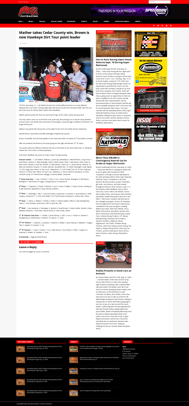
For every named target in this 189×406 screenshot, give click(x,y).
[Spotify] (171, 26)
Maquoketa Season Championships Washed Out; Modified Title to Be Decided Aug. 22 (99, 358)
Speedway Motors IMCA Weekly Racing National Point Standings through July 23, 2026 (44, 391)
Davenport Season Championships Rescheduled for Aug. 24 (99, 369)
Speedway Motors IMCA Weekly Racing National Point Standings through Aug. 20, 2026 (44, 347)
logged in (31, 252)
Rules (95, 21)
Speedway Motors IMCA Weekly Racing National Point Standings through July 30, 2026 (44, 380)
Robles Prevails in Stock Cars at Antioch (113, 272)
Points (84, 21)
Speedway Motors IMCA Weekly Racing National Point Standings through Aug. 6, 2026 (44, 369)
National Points (25, 342)
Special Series (56, 21)
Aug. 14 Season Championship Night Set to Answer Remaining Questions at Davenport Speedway (96, 380)
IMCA (20, 21)
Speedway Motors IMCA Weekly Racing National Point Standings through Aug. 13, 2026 (44, 358)
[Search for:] (160, 2)
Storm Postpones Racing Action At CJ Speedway (95, 391)
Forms (106, 21)
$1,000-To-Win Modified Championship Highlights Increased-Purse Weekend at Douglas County (99, 347)
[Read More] (108, 123)
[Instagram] (162, 26)
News (30, 21)
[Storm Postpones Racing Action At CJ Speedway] (73, 393)
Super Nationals (122, 21)
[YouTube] (167, 26)
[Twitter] (158, 26)
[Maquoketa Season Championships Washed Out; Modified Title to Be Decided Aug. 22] (73, 360)
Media (137, 21)
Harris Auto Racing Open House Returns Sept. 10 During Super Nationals (114, 62)
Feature (24, 43)
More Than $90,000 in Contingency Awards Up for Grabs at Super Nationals (111, 160)
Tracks (42, 21)
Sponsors (71, 21)
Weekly (74, 342)
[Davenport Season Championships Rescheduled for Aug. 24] (73, 371)
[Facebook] (154, 26)
